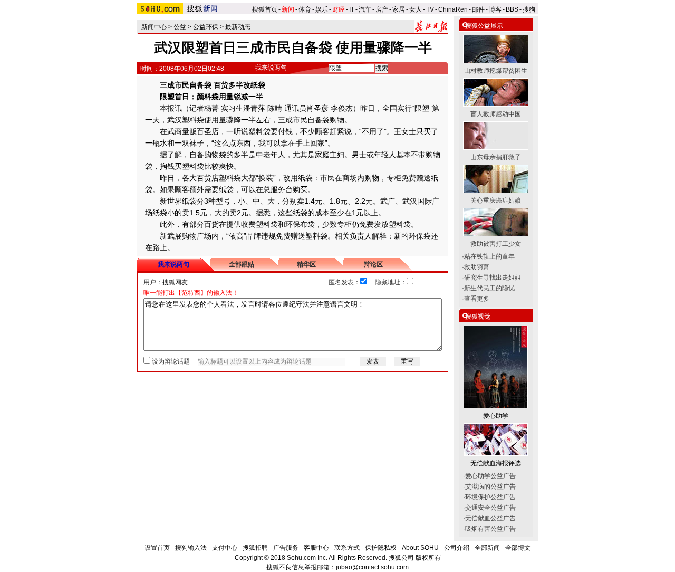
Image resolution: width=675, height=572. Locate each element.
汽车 (365, 9)
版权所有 (428, 557)
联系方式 (347, 547)
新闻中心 (154, 27)
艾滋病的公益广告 (490, 486)
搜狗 (530, 9)
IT (351, 9)
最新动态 (237, 27)
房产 (381, 9)
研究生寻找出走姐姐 (492, 277)
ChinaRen (453, 9)
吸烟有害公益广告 (490, 528)
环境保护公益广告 (490, 497)
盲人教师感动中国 (495, 114)
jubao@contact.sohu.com (372, 567)
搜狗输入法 (191, 547)
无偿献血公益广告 (490, 518)
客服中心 (316, 547)
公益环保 (205, 27)
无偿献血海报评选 (495, 463)
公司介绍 (456, 547)
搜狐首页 (264, 9)
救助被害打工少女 (495, 243)
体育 (304, 9)
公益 (179, 27)
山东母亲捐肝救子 (495, 157)
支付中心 (224, 547)
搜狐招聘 (255, 547)
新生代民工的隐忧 (489, 288)
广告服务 (285, 547)
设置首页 (157, 547)
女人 (415, 9)
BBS (512, 9)
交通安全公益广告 (490, 507)
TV (430, 9)
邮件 (478, 9)
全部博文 (518, 547)
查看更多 (476, 298)
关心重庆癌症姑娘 (495, 200)
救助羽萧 (476, 267)
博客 (495, 9)
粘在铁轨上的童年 (489, 256)
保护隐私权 (381, 547)
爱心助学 (495, 416)
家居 (398, 9)
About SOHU (420, 547)
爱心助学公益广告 (490, 476)
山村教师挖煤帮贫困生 (495, 70)
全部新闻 (487, 547)
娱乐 (321, 9)
